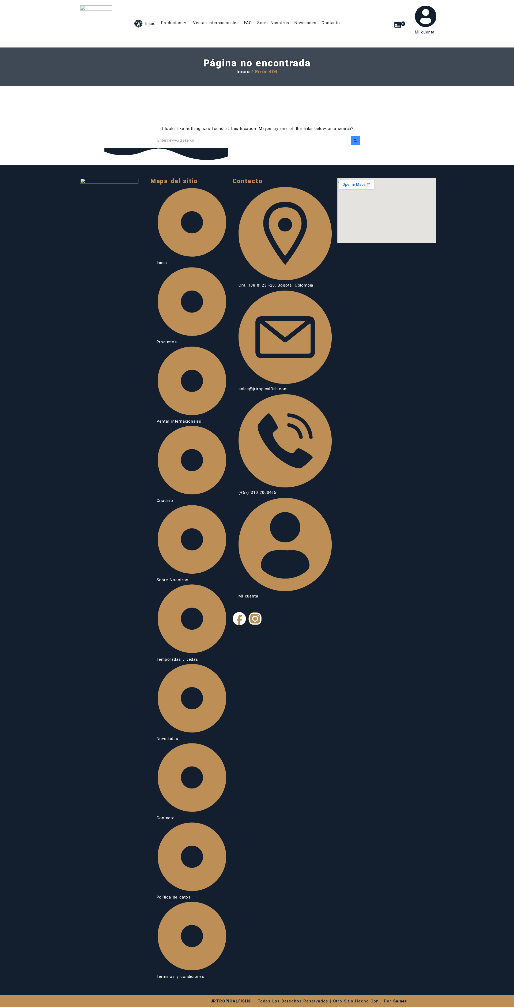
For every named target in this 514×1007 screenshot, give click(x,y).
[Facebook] (239, 618)
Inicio (243, 71)
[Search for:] (251, 140)
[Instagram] (255, 618)
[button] (174, 22)
